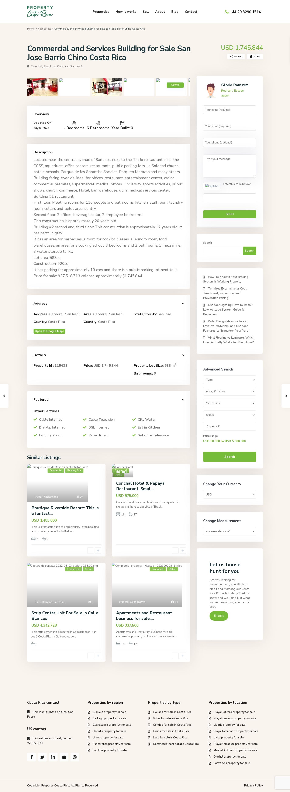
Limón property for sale (108, 737)
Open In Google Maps (49, 331)
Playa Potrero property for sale (234, 712)
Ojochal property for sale (230, 757)
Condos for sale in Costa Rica (172, 725)
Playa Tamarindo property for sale (236, 731)
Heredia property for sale (109, 731)
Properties (101, 12)
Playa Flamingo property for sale (235, 718)
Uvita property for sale (229, 737)
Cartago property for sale (110, 718)
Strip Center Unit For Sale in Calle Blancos (64, 615)
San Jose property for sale (110, 750)
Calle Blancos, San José (50, 602)
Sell (146, 12)
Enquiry (219, 616)
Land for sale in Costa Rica (170, 737)
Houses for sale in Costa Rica (172, 712)
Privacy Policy (253, 785)
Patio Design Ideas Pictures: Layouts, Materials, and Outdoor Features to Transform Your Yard (225, 326)
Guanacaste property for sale (112, 725)
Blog (175, 12)
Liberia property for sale (229, 725)
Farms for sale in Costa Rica (171, 731)
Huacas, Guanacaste (132, 602)
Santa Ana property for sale (232, 763)
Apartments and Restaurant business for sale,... (144, 615)
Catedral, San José (69, 66)
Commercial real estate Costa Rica (176, 744)
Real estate (44, 28)
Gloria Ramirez (234, 85)
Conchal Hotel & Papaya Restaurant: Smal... (140, 486)
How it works (126, 12)
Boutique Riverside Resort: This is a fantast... (65, 510)
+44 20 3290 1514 (245, 12)
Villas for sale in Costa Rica (170, 718)
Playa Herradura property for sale (236, 744)
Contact (191, 12)
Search (207, 243)
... (74, 531)
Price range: (210, 436)
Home (30, 28)
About (160, 12)
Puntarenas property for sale (112, 744)
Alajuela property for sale (109, 712)
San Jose (164, 314)
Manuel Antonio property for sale (235, 750)
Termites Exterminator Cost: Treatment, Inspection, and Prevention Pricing (225, 293)
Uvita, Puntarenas (46, 497)
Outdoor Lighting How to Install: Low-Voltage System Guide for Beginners (228, 309)
